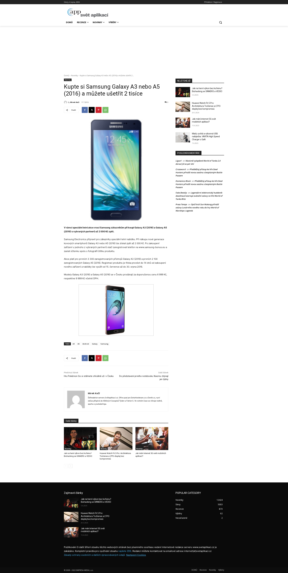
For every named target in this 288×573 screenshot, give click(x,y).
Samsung (104, 344)
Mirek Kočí (74, 102)
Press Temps (181, 204)
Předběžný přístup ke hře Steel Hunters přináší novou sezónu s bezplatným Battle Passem (199, 172)
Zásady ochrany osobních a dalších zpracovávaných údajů (94, 555)
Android (85, 344)
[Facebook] (85, 110)
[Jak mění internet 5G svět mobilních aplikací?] (151, 438)
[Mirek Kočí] (66, 102)
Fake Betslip (181, 192)
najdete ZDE (124, 551)
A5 (79, 344)
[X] (92, 110)
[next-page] (70, 466)
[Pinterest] (99, 110)
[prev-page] (66, 466)
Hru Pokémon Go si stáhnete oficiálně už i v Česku (89, 376)
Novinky (74, 75)
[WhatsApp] (105, 110)
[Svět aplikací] (88, 12)
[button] (220, 22)
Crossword (181, 169)
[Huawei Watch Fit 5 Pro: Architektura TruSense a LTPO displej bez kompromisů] (116, 438)
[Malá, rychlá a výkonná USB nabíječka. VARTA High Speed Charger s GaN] (183, 137)
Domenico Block (183, 181)
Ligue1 (179, 160)
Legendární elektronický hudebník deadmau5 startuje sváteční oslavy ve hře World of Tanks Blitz (199, 195)
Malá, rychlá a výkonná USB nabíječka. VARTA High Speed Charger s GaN (206, 136)
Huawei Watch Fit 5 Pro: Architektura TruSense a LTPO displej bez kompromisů (115, 456)
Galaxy (95, 344)
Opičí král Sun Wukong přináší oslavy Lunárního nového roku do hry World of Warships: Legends (197, 207)
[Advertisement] (144, 48)
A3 (74, 344)
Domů (66, 75)
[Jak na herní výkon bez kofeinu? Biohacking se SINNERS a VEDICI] (80, 438)
